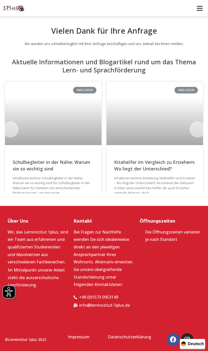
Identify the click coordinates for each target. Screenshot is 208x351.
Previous (10, 129)
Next (197, 129)
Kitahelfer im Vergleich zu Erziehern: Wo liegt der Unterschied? (154, 165)
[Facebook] (173, 339)
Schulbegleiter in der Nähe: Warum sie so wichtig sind (51, 165)
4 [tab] (111, 199)
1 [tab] (96, 199)
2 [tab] (101, 199)
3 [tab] (106, 199)
